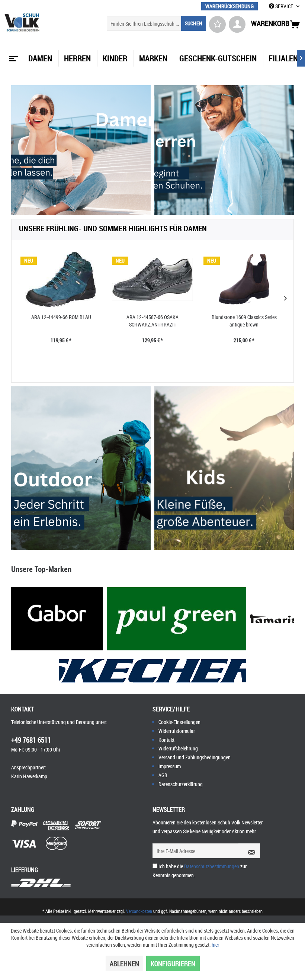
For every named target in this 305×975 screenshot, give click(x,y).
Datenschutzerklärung (180, 784)
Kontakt (166, 739)
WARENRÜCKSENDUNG (229, 6)
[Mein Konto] (237, 24)
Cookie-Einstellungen (179, 721)
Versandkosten (139, 911)
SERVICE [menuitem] (284, 6)
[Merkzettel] (217, 24)
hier (215, 944)
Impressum (169, 766)
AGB (162, 775)
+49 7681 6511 (31, 740)
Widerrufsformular (176, 730)
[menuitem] (229, 6)
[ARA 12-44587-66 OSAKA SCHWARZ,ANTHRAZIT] (152, 279)
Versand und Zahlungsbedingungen (194, 757)
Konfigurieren (173, 963)
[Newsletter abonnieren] (249, 850)
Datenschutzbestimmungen (211, 866)
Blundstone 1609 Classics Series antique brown (244, 320)
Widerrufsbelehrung (178, 748)
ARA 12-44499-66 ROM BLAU (61, 317)
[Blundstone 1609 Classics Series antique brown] (244, 279)
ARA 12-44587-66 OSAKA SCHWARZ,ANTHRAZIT (152, 320)
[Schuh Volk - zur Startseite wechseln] (22, 22)
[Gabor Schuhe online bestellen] (57, 619)
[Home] (13, 56)
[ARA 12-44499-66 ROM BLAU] (61, 279)
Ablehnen (124, 963)
